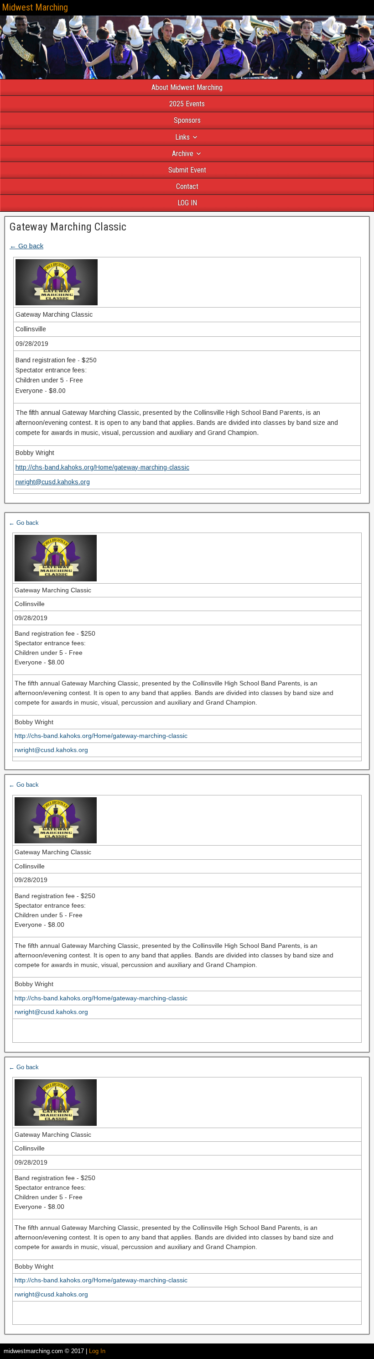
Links (182, 137)
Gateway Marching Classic (68, 226)
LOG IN (187, 203)
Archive (182, 153)
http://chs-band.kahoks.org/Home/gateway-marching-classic (102, 467)
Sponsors (187, 120)
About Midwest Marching (187, 87)
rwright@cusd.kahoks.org (53, 482)
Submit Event (187, 170)
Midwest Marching (35, 7)
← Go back (26, 246)
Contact (187, 186)
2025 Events (187, 103)
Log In (97, 1351)
